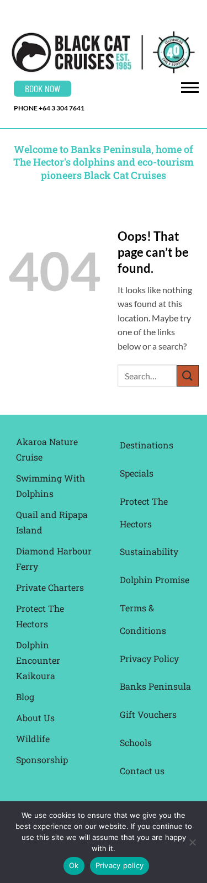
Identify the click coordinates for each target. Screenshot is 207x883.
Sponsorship (42, 759)
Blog (25, 696)
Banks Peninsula (155, 686)
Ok (74, 865)
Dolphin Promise (154, 579)
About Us (35, 717)
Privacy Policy (149, 658)
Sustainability (149, 551)
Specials (136, 473)
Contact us (142, 770)
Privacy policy (119, 865)
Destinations (146, 445)
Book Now (42, 88)
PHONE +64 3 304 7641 (49, 108)
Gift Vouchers (148, 714)
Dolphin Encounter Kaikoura (38, 660)
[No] (192, 845)
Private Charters (50, 587)
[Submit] (188, 376)
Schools (136, 742)
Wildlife (33, 738)
